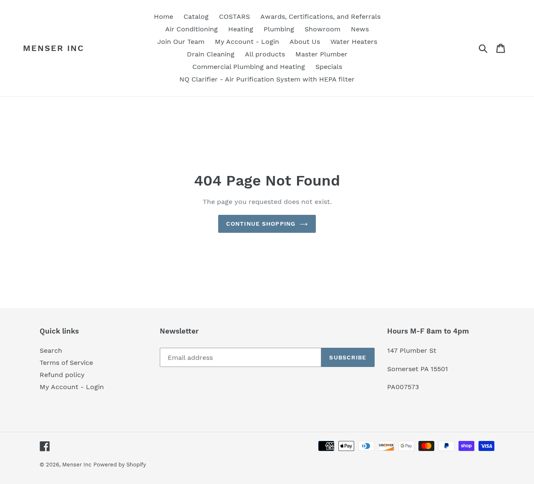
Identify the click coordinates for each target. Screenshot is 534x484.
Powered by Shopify (119, 464)
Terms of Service (66, 363)
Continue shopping (260, 223)
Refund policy (62, 375)
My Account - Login (72, 387)
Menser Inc (53, 48)
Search (51, 350)
